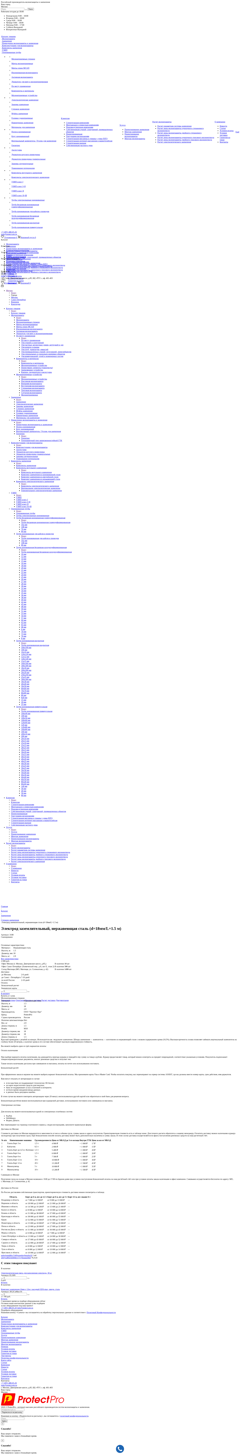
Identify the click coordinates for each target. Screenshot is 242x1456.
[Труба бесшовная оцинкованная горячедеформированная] (35, 202)
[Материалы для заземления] (35, 125)
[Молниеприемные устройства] (35, 93)
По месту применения (30, 340)
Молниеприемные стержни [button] (13, 998)
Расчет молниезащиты (20, 848)
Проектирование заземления (13, 1337)
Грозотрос (25, 438)
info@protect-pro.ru (25, 1308)
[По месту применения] (35, 84)
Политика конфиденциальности (15, 1358)
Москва (14, 297)
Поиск (30, 9)
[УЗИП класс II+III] (35, 193)
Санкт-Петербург (18, 300)
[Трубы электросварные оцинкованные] (35, 198)
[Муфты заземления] (35, 111)
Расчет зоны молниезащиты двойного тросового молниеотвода (33, 272)
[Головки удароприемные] (35, 116)
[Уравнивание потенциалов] (35, 166)
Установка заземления (15, 261)
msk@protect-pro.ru (9, 234)
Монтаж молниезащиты (11, 1344)
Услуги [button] (4, 252)
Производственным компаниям (19, 255)
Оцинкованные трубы (25, 513)
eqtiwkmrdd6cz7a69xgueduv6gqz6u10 (16, 1255)
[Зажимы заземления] (35, 102)
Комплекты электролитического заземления (40, 486)
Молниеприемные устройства (34, 379)
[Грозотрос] (35, 143)
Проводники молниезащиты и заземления (24, 249)
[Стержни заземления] (35, 107)
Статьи (4, 1362)
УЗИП (19, 497)
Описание (20, 1000)
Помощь (4, 1347)
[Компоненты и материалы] (35, 88)
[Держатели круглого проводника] (35, 152)
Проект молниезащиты (16, 257)
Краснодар (15, 304)
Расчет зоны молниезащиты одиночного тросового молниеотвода (34, 270)
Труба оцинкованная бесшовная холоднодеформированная (46, 552)
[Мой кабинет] (2, 286)
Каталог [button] (4, 240)
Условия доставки (8, 1351)
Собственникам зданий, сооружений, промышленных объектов (33, 257)
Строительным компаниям (17, 250)
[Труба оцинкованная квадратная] (35, 220)
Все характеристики (9, 959)
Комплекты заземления (26, 465)
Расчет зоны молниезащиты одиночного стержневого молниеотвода (35, 265)
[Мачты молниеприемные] (35, 61)
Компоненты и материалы (32, 363)
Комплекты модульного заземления (36, 472)
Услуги (14, 832)
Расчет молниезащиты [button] (10, 259)
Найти (4, 1421)
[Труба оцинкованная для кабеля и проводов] (35, 209)
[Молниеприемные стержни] (35, 57)
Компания (10, 269)
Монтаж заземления (9, 1340)
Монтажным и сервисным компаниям (22, 253)
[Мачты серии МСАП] (35, 66)
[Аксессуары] (35, 148)
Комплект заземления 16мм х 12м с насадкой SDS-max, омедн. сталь (30, 1289)
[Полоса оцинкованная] (35, 129)
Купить (4, 1282)
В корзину (5, 993)
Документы (6, 1356)
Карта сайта (6, 1360)
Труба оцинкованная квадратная (35, 645)
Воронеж (15, 302)
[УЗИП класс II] (35, 189)
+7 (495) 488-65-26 (9, 232)
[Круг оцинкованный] (35, 134)
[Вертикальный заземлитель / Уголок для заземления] (35, 139)
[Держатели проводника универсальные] (35, 157)
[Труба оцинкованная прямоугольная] (35, 225)
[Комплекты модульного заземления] (35, 170)
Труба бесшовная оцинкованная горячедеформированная (45, 522)
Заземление (11, 246)
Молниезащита (12, 244)
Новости (11, 272)
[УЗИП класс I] (35, 179)
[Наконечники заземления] (35, 120)
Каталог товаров (18, 313)
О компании (16, 868)
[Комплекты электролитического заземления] (35, 175)
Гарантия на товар (16, 281)
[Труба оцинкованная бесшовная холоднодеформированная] (35, 214)
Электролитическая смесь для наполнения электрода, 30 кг (26, 1273)
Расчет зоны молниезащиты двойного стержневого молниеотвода (34, 267)
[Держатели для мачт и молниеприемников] (35, 79)
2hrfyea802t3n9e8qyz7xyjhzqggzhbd (16, 1258)
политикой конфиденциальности (74, 1416)
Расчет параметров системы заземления (23, 263)
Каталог (4, 1317)
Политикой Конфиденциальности (101, 1312)
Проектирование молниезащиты (15, 1342)
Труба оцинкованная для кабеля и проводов (40, 538)
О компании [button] (6, 265)
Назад (13, 293)
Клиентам (15, 802)
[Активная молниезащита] (35, 75)
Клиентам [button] (5, 246)
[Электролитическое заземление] (35, 98)
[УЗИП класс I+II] (35, 184)
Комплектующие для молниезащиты (32, 447)
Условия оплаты (8, 1349)
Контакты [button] (5, 271)
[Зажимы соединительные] (35, 161)
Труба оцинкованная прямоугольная (36, 711)
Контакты (5, 1378)
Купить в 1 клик (8, 996)
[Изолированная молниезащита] (35, 70)
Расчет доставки (48, 1000)
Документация (62, 1000)
